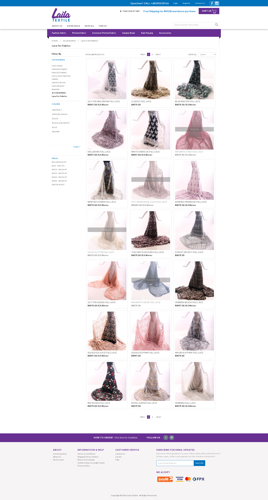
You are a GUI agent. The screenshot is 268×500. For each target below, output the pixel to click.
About (57, 450)
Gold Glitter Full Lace (101, 252)
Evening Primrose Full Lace (191, 202)
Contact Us (200, 3)
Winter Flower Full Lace (102, 202)
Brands (55, 89)
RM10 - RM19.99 (59, 169)
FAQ (117, 460)
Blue (54, 127)
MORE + (77, 147)
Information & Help (91, 450)
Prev (143, 54)
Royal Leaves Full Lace (144, 403)
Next (158, 54)
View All (192, 54)
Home (55, 41)
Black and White (61, 123)
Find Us (103, 26)
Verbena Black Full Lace (189, 302)
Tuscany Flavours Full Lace (147, 252)
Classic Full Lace (141, 101)
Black (55, 118)
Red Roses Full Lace (99, 403)
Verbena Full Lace (185, 403)
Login (175, 3)
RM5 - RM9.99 (58, 166)
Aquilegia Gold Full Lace (102, 353)
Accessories (165, 33)
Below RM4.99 (59, 162)
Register (186, 3)
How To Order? (115, 437)
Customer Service (127, 450)
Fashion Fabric (59, 33)
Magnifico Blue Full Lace (145, 302)
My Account (58, 460)
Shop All (89, 26)
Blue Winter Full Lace (187, 101)
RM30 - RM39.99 (59, 177)
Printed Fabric (79, 33)
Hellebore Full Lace (99, 152)
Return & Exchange (86, 460)
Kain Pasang (147, 33)
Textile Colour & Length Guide (91, 463)
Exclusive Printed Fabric (104, 33)
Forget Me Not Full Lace (189, 252)
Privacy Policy (84, 466)
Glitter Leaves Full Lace (102, 302)
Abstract (57, 110)
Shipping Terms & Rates (88, 457)
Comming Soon (60, 454)
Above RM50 (58, 184)
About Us (57, 26)
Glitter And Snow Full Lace (104, 101)
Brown (56, 131)
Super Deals (73, 26)
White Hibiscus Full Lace (145, 152)
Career (118, 457)
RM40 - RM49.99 (59, 181)
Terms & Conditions (87, 454)
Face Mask (57, 66)
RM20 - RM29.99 (59, 173)
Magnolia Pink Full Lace (189, 353)
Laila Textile (132, 495)
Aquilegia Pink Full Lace (145, 353)
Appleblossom (59, 114)
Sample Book (128, 33)
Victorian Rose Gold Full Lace (149, 202)
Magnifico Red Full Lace (189, 152)
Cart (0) (207, 11)
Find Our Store (131, 11)
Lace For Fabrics (89, 41)
